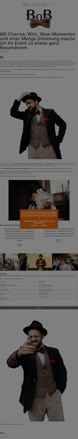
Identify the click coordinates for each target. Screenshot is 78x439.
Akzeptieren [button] (44, 225)
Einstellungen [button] (34, 225)
